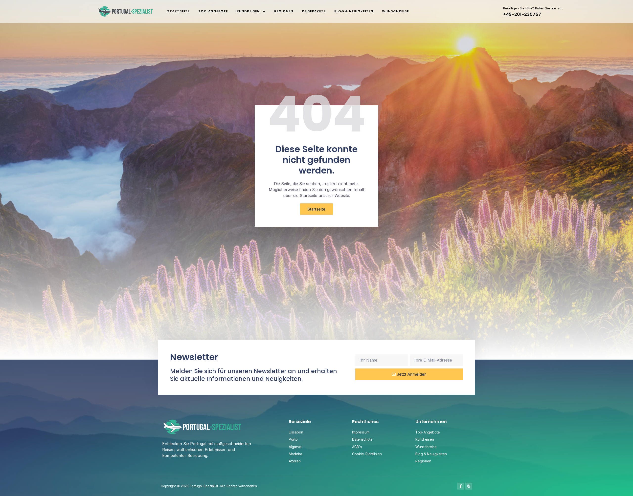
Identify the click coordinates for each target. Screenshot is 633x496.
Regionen (283, 11)
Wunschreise (395, 11)
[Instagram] (468, 486)
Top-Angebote (213, 11)
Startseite (178, 11)
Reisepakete (314, 11)
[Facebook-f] (460, 486)
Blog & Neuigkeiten (353, 11)
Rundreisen (248, 11)
